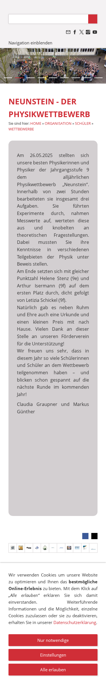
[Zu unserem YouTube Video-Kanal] (95, 32)
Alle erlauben (53, 669)
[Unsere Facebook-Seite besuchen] (75, 32)
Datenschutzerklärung (74, 622)
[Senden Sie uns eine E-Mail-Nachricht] (68, 32)
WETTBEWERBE (21, 129)
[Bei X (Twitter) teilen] (94, 536)
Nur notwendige (53, 640)
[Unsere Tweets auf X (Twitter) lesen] (81, 32)
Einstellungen (53, 655)
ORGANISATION (58, 123)
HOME (35, 123)
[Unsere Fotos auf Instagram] (88, 32)
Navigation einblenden (30, 43)
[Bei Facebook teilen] (85, 536)
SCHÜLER (83, 123)
